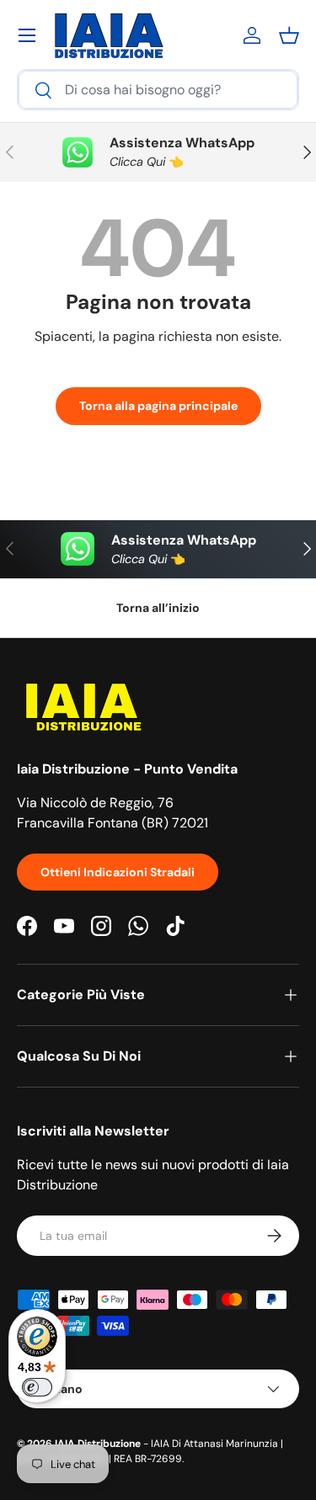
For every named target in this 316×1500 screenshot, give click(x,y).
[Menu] (27, 35)
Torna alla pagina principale (158, 405)
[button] (289, 35)
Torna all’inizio (158, 607)
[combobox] (158, 90)
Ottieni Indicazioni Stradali (117, 872)
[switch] (37, 1387)
